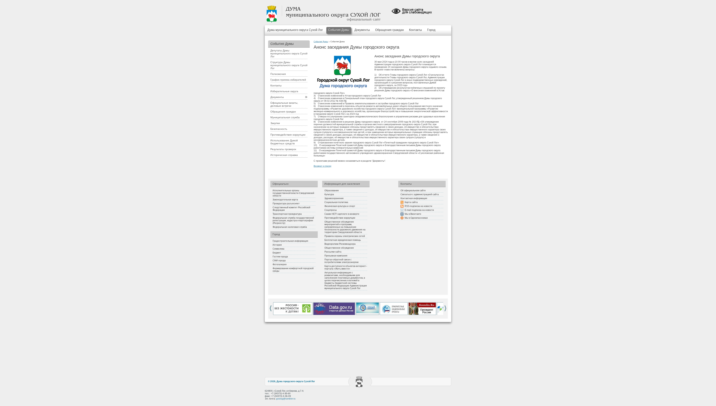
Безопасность (278, 128)
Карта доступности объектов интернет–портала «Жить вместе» (345, 267)
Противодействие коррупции (287, 134)
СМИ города (279, 260)
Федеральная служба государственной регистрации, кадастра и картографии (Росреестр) (293, 220)
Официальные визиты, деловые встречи (284, 104)
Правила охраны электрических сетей (344, 236)
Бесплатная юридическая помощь (342, 240)
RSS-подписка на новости (418, 206)
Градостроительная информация (290, 241)
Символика (278, 249)
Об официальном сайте (413, 190)
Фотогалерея (280, 264)
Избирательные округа (284, 91)
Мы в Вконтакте (413, 214)
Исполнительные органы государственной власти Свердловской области (293, 193)
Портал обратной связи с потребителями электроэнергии (341, 261)
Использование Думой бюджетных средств (284, 142)
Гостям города (280, 256)
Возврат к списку (322, 166)
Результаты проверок (283, 149)
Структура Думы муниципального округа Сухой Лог (288, 65)
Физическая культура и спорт (339, 206)
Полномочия (278, 73)
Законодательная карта (285, 199)
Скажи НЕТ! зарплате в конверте (341, 214)
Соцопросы (330, 210)
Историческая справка (284, 154)
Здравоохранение (334, 198)
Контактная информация (414, 198)
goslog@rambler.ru (286, 398)
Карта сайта (411, 202)
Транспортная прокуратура (287, 214)
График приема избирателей (288, 79)
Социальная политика (336, 202)
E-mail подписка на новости (419, 210)
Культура (329, 194)
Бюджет (277, 252)
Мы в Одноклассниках (416, 218)
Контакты (415, 29)
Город (431, 29)
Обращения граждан (389, 29)
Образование (331, 190)
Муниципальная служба (285, 117)
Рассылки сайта (332, 251)
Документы (362, 29)
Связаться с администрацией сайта (420, 194)
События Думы (338, 29)
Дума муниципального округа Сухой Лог (295, 29)
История (277, 245)
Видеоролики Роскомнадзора (340, 244)
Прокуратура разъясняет (286, 203)
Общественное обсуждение (339, 248)
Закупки (275, 123)
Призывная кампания (335, 255)
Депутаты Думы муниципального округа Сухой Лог (288, 53)
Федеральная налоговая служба (290, 227)
